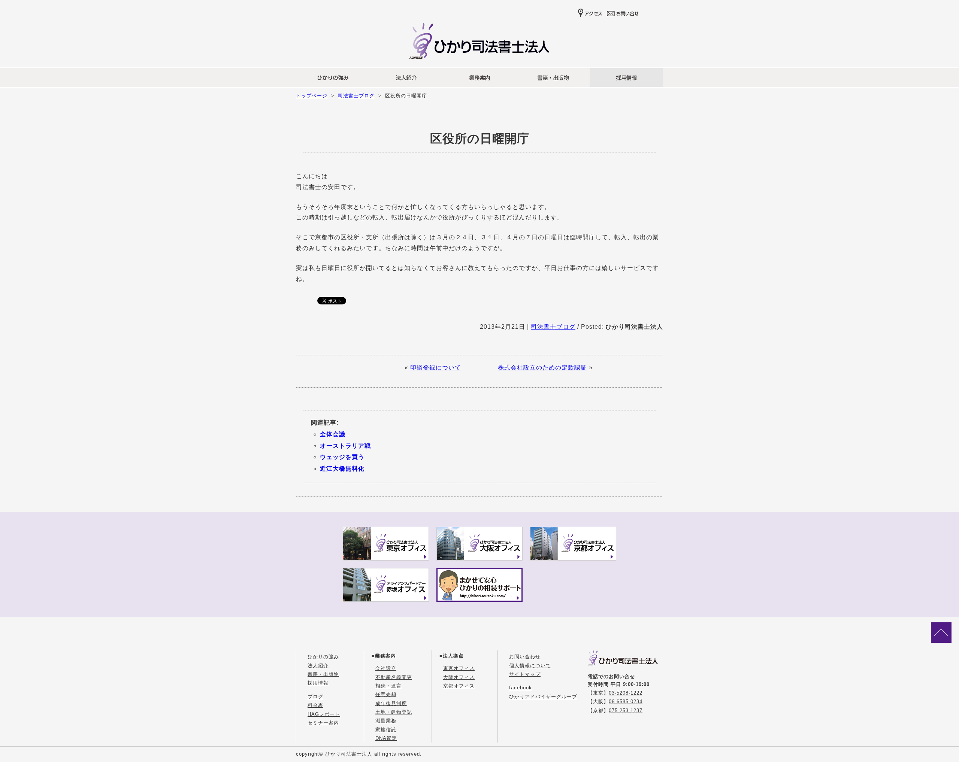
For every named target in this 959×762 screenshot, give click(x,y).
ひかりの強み (323, 656)
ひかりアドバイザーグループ (543, 696)
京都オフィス (459, 686)
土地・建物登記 (393, 712)
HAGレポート (324, 714)
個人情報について (530, 665)
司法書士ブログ (356, 95)
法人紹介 (318, 665)
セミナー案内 (323, 723)
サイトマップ (525, 674)
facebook (520, 687)
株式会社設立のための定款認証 (542, 367)
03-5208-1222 (625, 693)
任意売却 (385, 694)
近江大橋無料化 (342, 468)
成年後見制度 (391, 703)
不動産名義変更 (393, 677)
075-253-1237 (625, 710)
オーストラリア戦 (345, 446)
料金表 (315, 705)
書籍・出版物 (323, 674)
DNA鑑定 (386, 738)
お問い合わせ (525, 656)
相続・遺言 (388, 686)
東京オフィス (459, 668)
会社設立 (385, 668)
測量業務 (385, 720)
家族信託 (385, 729)
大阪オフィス (459, 677)
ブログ (315, 696)
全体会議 (332, 434)
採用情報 (318, 683)
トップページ (311, 95)
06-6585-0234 (625, 701)
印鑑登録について (435, 367)
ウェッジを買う (342, 457)
